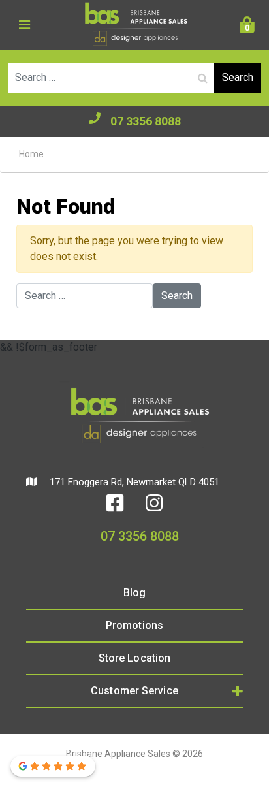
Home (31, 154)
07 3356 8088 (145, 121)
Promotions (134, 625)
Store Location (134, 658)
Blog (134, 592)
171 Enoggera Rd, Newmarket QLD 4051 (133, 482)
